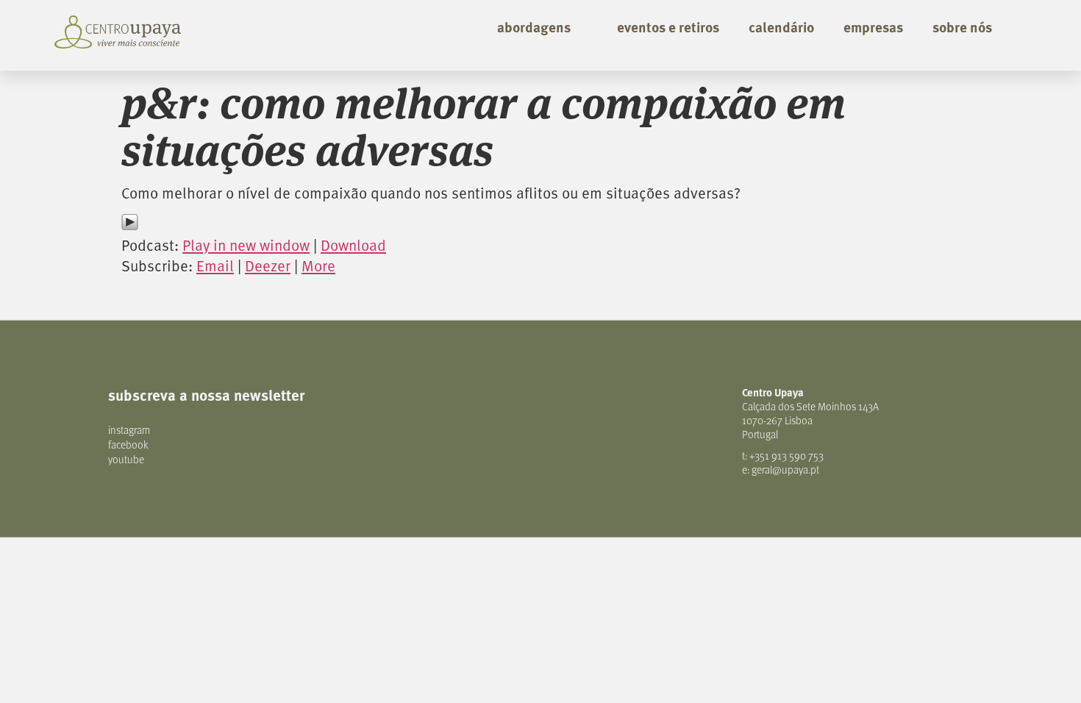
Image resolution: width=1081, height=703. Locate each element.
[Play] (129, 225)
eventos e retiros (668, 27)
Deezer (267, 265)
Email (215, 265)
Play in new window (246, 245)
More (318, 265)
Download (353, 245)
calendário (781, 27)
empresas (873, 27)
